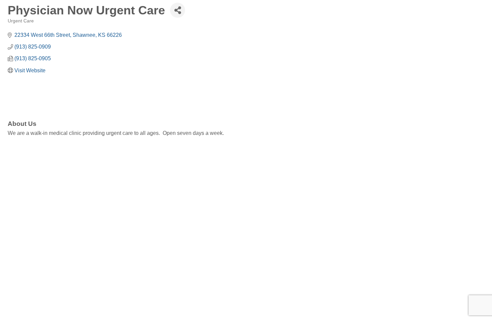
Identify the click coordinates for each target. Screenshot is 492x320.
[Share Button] (177, 10)
